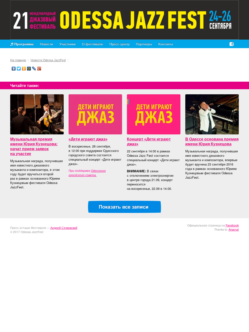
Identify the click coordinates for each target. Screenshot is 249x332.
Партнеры (144, 43)
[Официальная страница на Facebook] (231, 43)
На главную (18, 60)
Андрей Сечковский (63, 228)
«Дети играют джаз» (88, 139)
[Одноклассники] (24, 68)
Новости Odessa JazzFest (48, 60)
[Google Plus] (39, 68)
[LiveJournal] (34, 68)
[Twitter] (18, 68)
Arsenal (234, 229)
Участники (67, 43)
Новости (46, 43)
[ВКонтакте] (13, 68)
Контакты (165, 43)
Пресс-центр (119, 43)
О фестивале (92, 43)
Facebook (232, 225)
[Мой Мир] (29, 68)
